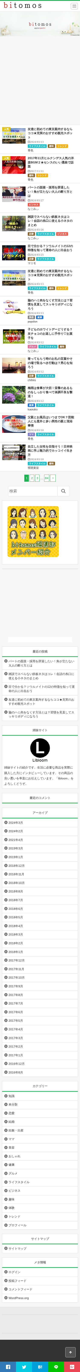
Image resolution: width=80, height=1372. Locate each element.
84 (46, 478)
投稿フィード (17, 1280)
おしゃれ (14, 1156)
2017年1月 (16, 1055)
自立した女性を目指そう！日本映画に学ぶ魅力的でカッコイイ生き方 (50, 450)
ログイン (14, 1272)
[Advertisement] (40, 83)
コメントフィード (20, 1289)
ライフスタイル (37, 146)
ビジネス (33, 204)
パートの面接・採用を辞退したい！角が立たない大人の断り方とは (50, 191)
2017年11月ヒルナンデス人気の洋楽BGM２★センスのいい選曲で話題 (51, 162)
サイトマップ (17, 1248)
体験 (12, 1207)
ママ (31, 434)
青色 (30, 150)
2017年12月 (17, 960)
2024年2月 (16, 831)
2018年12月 (17, 865)
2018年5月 (16, 917)
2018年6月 (16, 908)
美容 (31, 317)
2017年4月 (16, 1029)
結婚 (12, 1121)
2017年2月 (16, 1046)
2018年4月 (16, 926)
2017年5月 (16, 1020)
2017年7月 (16, 1003)
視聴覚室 (33, 467)
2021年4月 (16, 840)
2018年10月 (17, 883)
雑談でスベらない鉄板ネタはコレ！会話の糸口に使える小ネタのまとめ (50, 221)
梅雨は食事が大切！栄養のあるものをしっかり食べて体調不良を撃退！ (50, 392)
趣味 (51, 146)
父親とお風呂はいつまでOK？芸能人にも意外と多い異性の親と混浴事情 (51, 421)
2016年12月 (17, 1063)
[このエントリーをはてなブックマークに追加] (40, 1367)
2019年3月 (16, 848)
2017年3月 (16, 1038)
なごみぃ (33, 208)
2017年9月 (16, 986)
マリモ (32, 263)
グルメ (32, 346)
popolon (32, 321)
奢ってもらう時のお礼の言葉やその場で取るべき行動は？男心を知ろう (50, 363)
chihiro (32, 380)
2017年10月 (17, 977)
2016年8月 (16, 1072)
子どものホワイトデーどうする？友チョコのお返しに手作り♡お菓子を (50, 333)
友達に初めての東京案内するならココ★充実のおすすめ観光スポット (50, 133)
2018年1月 (16, 952)
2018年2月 (16, 943)
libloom (63, 778)
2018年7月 (16, 900)
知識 (12, 1096)
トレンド (62, 146)
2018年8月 (16, 891)
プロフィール (17, 1225)
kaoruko (33, 409)
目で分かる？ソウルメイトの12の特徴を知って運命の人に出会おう (42, 689)
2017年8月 (16, 995)
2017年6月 (16, 1012)
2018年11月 (16, 874)
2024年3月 (16, 822)
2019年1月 (16, 857)
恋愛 (31, 234)
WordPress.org (19, 1298)
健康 (39, 317)
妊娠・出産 (16, 1130)
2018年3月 (16, 934)
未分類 (13, 1104)
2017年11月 (16, 969)
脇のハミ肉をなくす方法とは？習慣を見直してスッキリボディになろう (50, 304)
